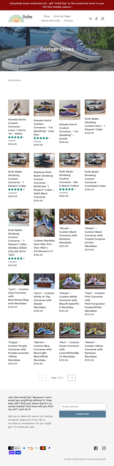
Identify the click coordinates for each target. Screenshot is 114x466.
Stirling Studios (79, 459)
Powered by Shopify (96, 459)
